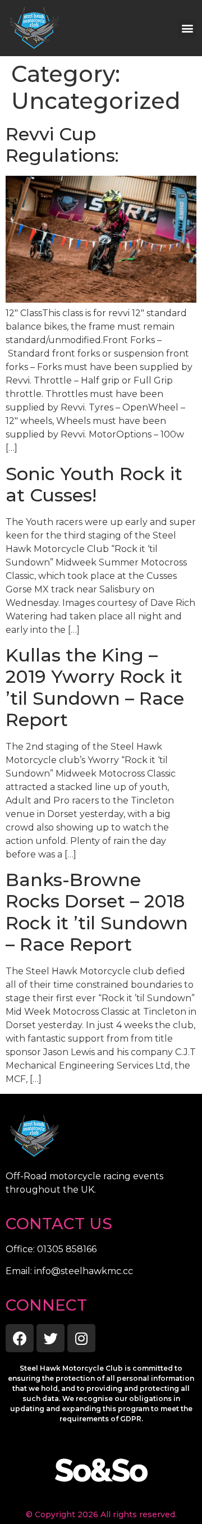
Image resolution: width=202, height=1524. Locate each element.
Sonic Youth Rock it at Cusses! (94, 484)
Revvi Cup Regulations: (62, 144)
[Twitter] (50, 1338)
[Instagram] (81, 1338)
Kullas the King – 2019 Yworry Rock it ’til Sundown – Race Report (95, 687)
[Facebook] (20, 1338)
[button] (187, 28)
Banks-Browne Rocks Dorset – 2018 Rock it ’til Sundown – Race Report (97, 912)
